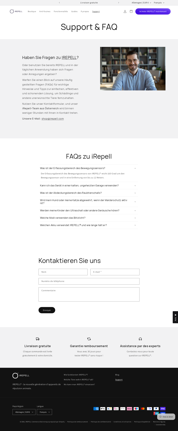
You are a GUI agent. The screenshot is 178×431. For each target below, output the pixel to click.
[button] (131, 11)
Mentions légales (159, 422)
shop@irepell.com (53, 118)
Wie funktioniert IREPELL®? (76, 374)
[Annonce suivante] (119, 2)
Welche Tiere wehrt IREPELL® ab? (78, 379)
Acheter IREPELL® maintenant (153, 11)
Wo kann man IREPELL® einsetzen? (79, 384)
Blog (117, 374)
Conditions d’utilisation (122, 422)
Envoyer (47, 310)
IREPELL (69, 57)
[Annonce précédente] (59, 2)
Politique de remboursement (77, 422)
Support (119, 379)
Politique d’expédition (142, 422)
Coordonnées (160, 425)
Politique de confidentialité (101, 422)
